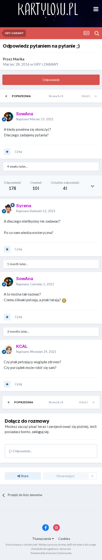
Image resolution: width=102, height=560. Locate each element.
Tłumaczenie (42, 539)
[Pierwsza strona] (6, 96)
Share (24, 476)
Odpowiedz (51, 80)
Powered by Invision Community (51, 553)
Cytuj (18, 151)
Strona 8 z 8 (56, 96)
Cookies (64, 539)
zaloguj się (40, 432)
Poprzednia (21, 96)
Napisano (35, 119)
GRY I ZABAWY (46, 64)
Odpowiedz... (22, 451)
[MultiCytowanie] (7, 151)
